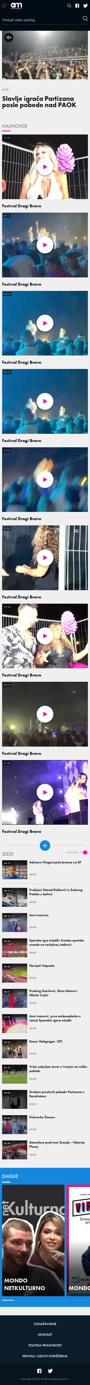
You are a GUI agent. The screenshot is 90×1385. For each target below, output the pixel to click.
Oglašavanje (45, 1324)
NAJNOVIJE (14, 126)
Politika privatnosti (45, 1345)
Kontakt (45, 1334)
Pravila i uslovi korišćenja (45, 1356)
